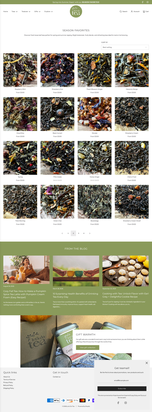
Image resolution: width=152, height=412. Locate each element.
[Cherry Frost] (132, 158)
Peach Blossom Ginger (95, 89)
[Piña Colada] (57, 158)
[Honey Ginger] (94, 158)
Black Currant (57, 133)
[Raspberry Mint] (20, 70)
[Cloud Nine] (20, 114)
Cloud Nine (20, 133)
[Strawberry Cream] (132, 114)
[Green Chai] (57, 202)
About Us (6, 377)
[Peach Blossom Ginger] (94, 70)
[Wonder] (94, 114)
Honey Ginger (94, 177)
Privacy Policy (8, 382)
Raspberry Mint (20, 89)
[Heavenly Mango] (132, 70)
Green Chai (57, 221)
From (20, 92)
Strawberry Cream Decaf (132, 221)
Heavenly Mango (132, 89)
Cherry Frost (131, 177)
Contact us (56, 377)
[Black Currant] (57, 114)
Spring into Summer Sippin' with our (76, 2)
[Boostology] (94, 202)
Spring (20, 177)
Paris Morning (20, 221)
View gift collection (87, 348)
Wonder (94, 133)
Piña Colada (57, 177)
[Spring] (20, 158)
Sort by (104, 42)
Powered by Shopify (84, 406)
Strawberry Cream (131, 133)
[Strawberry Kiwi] (57, 70)
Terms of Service (9, 380)
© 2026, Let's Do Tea (68, 406)
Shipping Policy (8, 388)
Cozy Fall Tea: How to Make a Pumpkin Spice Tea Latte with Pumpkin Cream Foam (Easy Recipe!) (24, 294)
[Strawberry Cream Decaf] (132, 202)
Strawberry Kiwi (57, 89)
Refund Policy (8, 385)
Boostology (95, 221)
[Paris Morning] (20, 202)
